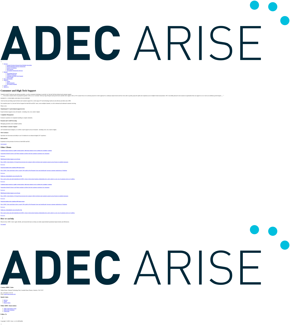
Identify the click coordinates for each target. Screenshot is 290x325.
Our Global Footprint (12, 84)
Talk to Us (6, 87)
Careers (5, 85)
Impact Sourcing (10, 82)
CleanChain (6, 311)
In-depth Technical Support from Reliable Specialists (19, 65)
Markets (5, 72)
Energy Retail (10, 77)
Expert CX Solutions (12, 68)
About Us (6, 80)
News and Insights (8, 78)
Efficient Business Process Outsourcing (16, 66)
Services (6, 63)
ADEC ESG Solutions (9, 310)
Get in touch (3, 144)
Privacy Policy (7, 302)
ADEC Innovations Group (10, 308)
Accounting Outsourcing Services (15, 70)
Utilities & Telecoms (11, 74)
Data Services (10, 69)
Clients (8, 81)
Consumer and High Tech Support (15, 76)
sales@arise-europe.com (10, 294)
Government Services (12, 73)
